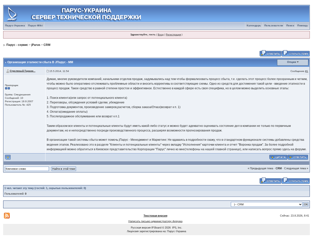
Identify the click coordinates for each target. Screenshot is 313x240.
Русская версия (141, 227)
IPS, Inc (176, 227)
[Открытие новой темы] (295, 52)
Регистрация (173, 34)
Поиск (290, 25)
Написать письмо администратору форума (155, 221)
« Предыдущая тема (260, 168)
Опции (291, 61)
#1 (306, 71)
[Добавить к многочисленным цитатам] (278, 156)
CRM (47, 45)
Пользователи (273, 25)
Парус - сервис (17, 45)
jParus (35, 45)
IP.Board (156, 227)
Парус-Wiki (35, 25)
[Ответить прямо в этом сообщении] (297, 156)
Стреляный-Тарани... (22, 71)
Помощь (302, 25)
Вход (161, 34)
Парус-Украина (15, 25)
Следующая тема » (296, 168)
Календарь (254, 25)
